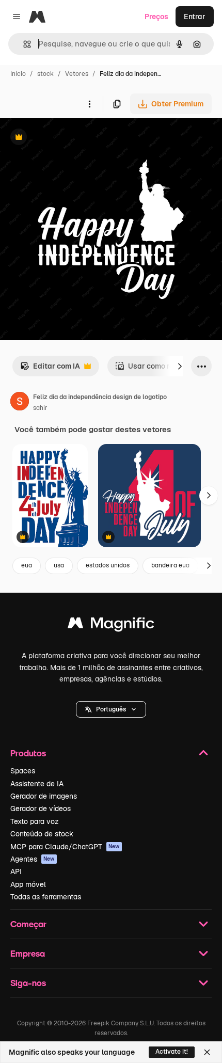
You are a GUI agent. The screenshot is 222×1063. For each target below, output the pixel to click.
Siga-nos (28, 982)
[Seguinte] (179, 366)
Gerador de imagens (43, 796)
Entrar (194, 16)
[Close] (207, 1052)
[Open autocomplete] (23, 44)
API (16, 871)
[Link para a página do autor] (19, 403)
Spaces (22, 770)
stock (45, 74)
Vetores (76, 74)
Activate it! (171, 1052)
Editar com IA (50, 368)
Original (66, 138)
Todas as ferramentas (45, 896)
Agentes (32, 859)
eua (26, 565)
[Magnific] (111, 625)
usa (59, 565)
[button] (111, 709)
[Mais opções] (89, 103)
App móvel (28, 884)
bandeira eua (170, 565)
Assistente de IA (37, 783)
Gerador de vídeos (40, 808)
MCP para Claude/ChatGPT (65, 846)
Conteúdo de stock (41, 833)
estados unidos (108, 565)
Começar (28, 923)
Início (18, 74)
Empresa (27, 953)
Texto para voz (34, 821)
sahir (40, 408)
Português (111, 709)
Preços (156, 16)
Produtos (28, 753)
